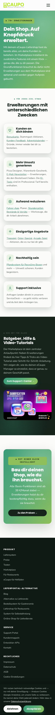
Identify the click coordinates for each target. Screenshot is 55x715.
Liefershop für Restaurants (16, 608)
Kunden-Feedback (16, 140)
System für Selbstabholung (17, 613)
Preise (7, 559)
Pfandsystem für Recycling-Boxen (24, 264)
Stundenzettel (35, 208)
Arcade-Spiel (40, 238)
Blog (6, 593)
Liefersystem (10, 554)
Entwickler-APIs (12, 642)
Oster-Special (25, 238)
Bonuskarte (13, 136)
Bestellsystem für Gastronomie (19, 603)
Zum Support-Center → (20, 381)
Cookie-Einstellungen (14, 676)
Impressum (9, 661)
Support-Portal (11, 632)
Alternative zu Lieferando (16, 598)
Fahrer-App (13, 208)
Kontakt (7, 647)
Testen (7, 564)
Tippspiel (11, 238)
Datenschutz (10, 666)
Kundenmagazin (12, 637)
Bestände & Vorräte (17, 211)
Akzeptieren (34, 708)
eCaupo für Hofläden (14, 579)
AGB (6, 671)
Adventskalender (36, 140)
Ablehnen (12, 708)
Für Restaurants (11, 574)
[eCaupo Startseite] (14, 5)
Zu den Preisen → (27, 512)
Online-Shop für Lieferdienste (18, 618)
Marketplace (10, 569)
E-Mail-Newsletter (17, 174)
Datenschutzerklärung (21, 701)
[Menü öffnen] (48, 5)
